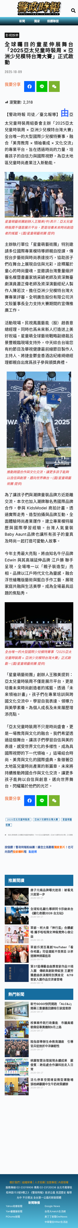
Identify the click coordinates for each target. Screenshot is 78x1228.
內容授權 (63, 1182)
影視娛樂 (12, 35)
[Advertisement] (39, 1135)
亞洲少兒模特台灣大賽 (46, 819)
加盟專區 (51, 1182)
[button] (23, 21)
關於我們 (15, 1182)
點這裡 (33, 851)
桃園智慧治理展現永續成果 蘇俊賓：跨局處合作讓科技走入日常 (51, 1065)
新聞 (22, 21)
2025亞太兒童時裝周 (18, 819)
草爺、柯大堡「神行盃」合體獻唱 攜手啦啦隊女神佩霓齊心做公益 (51, 932)
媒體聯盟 (53, 21)
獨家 (37, 21)
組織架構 (27, 1182)
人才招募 (40, 1182)
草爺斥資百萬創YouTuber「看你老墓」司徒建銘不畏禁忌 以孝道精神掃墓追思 (51, 951)
